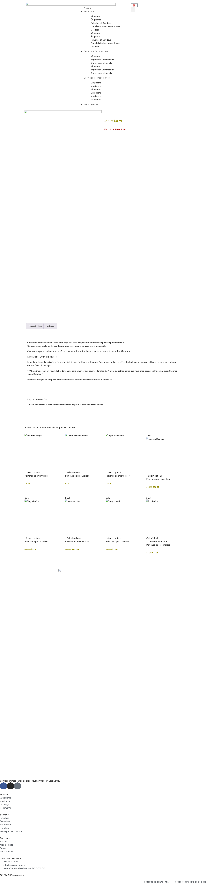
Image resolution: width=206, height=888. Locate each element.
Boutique (89, 11)
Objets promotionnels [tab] (101, 62)
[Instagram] (10, 785)
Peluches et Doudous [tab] (101, 23)
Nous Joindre (91, 104)
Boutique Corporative (96, 51)
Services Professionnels (97, 77)
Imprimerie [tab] (96, 86)
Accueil (88, 7)
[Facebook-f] (3, 785)
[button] (103, 4)
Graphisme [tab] (96, 82)
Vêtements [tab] (96, 16)
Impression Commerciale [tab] (102, 59)
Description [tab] (35, 326)
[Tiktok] (17, 785)
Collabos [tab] (95, 29)
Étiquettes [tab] (96, 19)
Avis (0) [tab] (50, 326)
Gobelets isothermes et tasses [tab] (105, 26)
